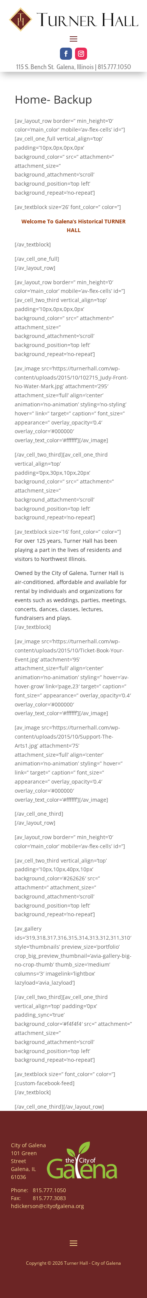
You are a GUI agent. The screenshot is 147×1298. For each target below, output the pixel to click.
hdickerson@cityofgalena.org (47, 1206)
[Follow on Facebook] (66, 54)
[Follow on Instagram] (81, 54)
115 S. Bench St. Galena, (46, 67)
